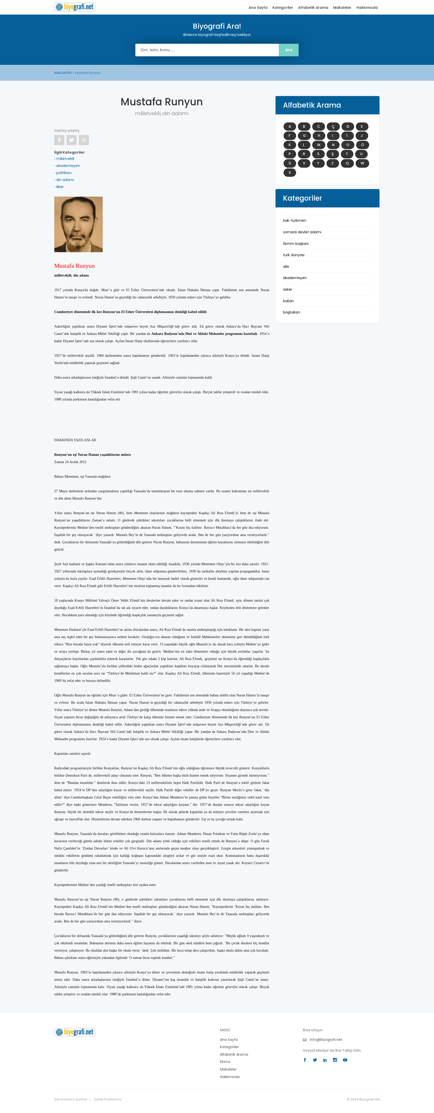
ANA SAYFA (63, 72)
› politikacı (63, 172)
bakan (288, 300)
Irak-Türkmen (294, 220)
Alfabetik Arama (313, 7)
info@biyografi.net (325, 1039)
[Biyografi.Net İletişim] (74, 1031)
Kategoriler (283, 7)
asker (287, 289)
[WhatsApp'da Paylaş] (84, 140)
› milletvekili (64, 158)
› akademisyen (67, 165)
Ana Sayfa (258, 7)
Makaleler (342, 7)
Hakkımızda (367, 7)
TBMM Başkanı (296, 243)
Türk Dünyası (293, 254)
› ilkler (59, 186)
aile (286, 266)
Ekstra (225, 1061)
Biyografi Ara (74, 7)
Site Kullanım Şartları (70, 1099)
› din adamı (64, 179)
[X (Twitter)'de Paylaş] (72, 140)
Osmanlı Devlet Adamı (302, 232)
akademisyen (295, 277)
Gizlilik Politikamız (108, 1099)
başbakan (291, 312)
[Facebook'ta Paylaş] (59, 140)
